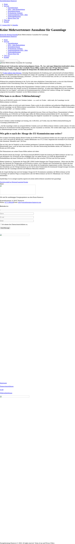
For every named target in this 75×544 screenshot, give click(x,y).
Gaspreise (20, 182)
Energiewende (4, 182)
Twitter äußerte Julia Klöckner (12, 73)
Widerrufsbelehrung (6, 393)
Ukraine (25, 182)
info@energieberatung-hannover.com (29, 202)
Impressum (3, 383)
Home (2, 35)
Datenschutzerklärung (6, 386)
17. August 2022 (5, 25)
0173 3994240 (9, 202)
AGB (1, 390)
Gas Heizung (13, 182)
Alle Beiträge (8, 35)
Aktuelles (15, 25)
